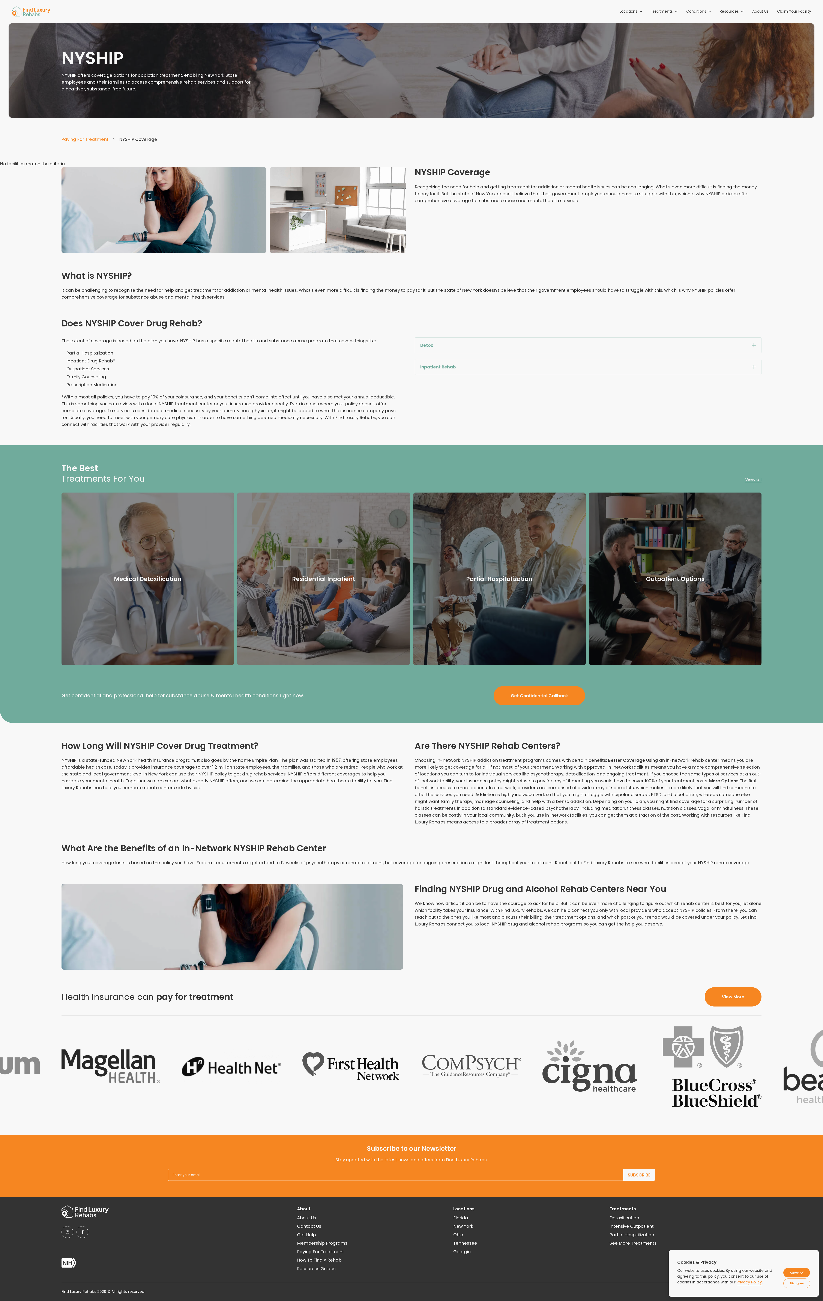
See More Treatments (633, 1243)
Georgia (462, 1252)
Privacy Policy (749, 1282)
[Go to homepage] (31, 11)
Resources (729, 11)
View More (733, 997)
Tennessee (465, 1243)
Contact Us (309, 1226)
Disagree (796, 1283)
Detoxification (624, 1218)
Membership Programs (322, 1243)
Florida (460, 1218)
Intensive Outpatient (632, 1226)
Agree (794, 1273)
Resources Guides (316, 1269)
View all (753, 479)
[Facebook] (82, 1232)
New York (463, 1226)
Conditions (696, 11)
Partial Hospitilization (632, 1235)
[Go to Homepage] (85, 1211)
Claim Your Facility (794, 11)
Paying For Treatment (85, 139)
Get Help (306, 1235)
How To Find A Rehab (319, 1260)
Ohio (458, 1235)
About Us (760, 11)
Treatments (662, 11)
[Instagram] (67, 1232)
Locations (628, 11)
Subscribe (639, 1175)
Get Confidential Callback (539, 696)
